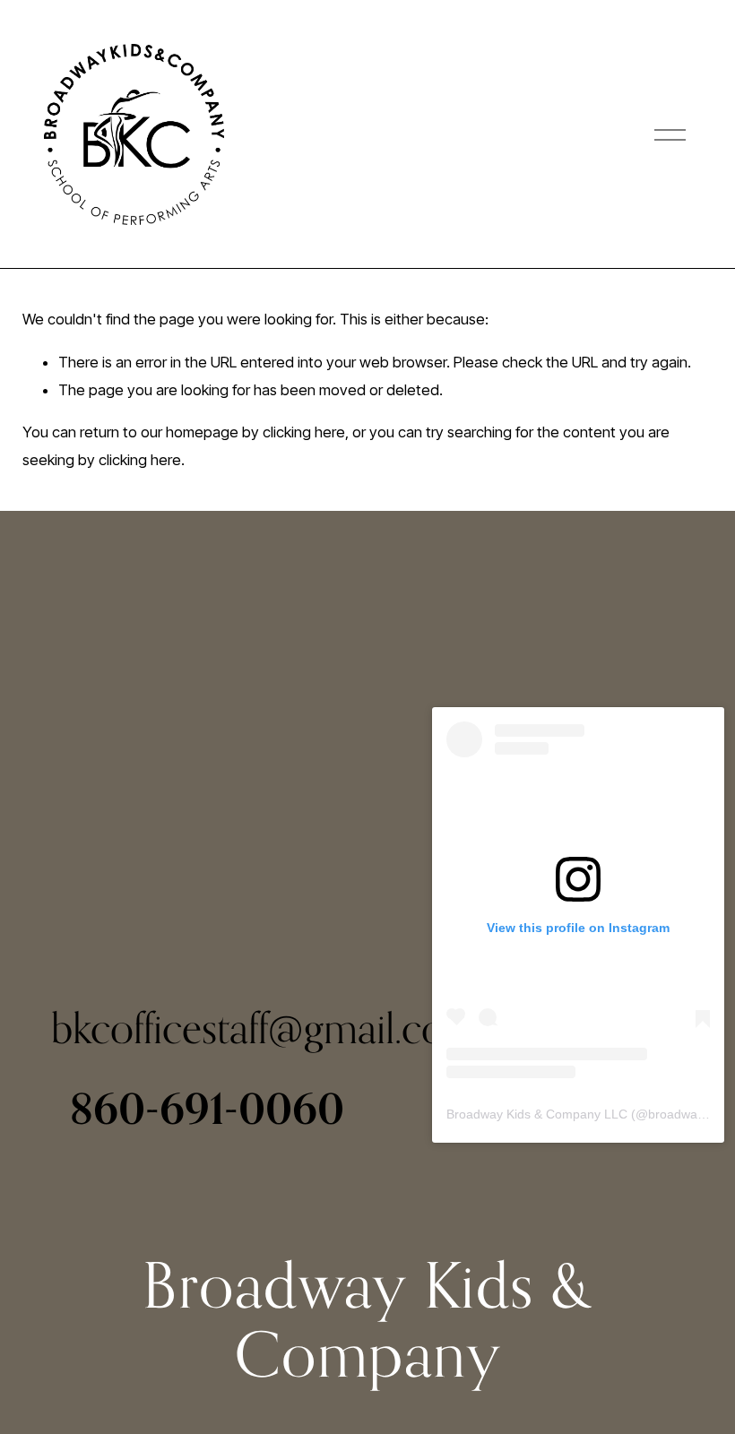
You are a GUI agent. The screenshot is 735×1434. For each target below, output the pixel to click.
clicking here (304, 432)
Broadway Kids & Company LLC (536, 1114)
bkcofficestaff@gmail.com (265, 1027)
